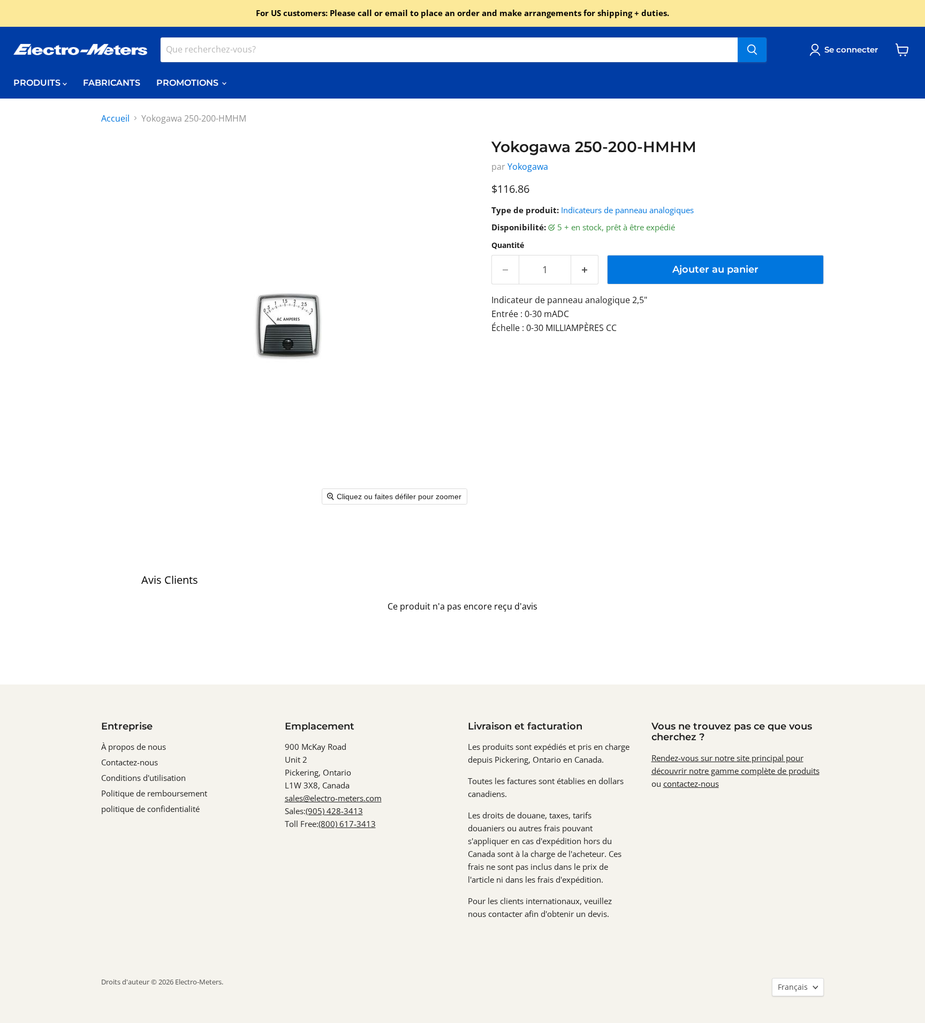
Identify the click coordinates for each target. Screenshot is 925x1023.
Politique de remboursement (154, 793)
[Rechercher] (752, 49)
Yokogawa (527, 166)
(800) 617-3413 (347, 823)
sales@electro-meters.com (333, 798)
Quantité (507, 245)
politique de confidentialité (150, 808)
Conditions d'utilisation (143, 777)
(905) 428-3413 (334, 811)
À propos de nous (133, 746)
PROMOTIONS (188, 83)
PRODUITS (38, 83)
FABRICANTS (111, 83)
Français (793, 987)
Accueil (115, 118)
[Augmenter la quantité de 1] (584, 269)
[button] (845, 49)
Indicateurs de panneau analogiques (627, 210)
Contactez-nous (129, 762)
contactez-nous (691, 783)
